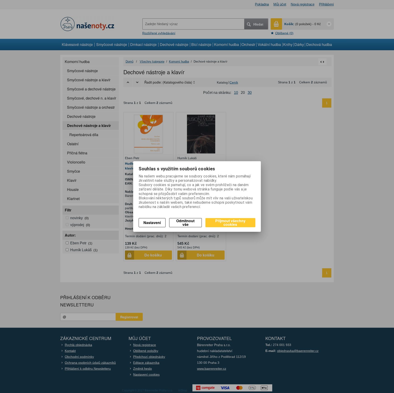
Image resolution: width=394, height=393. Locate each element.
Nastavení (152, 222)
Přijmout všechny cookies (230, 222)
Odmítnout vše (185, 222)
